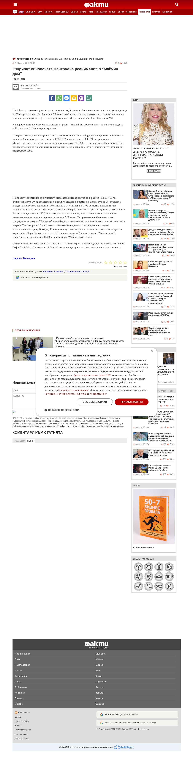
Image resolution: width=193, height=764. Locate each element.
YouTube (69, 271)
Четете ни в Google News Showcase (121, 714)
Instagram (59, 271)
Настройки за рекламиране (73, 389)
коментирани (158, 391)
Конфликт (167, 12)
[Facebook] (52, 98)
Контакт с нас (21, 734)
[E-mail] (74, 98)
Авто (91, 12)
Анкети (99, 698)
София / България (24, 257)
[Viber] (81, 98)
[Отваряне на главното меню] (16, 4)
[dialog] (96, 382)
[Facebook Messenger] (66, 98)
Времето (19, 698)
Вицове (19, 704)
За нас (18, 717)
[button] (61, 410)
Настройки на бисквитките (59, 393)
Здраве (99, 692)
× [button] (152, 351)
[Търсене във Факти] (177, 4)
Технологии (101, 12)
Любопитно (144, 12)
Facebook (48, 271)
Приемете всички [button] (132, 401)
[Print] (89, 98)
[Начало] (96, 5)
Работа (18, 725)
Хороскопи (131, 12)
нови (171, 391)
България (30, 12)
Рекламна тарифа (23, 730)
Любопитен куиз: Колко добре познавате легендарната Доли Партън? (151, 153)
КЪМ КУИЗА (154, 171)
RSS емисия (24, 712)
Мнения (48, 12)
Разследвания (62, 12)
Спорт (121, 12)
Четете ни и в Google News (35, 277)
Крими (112, 12)
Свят (40, 12)
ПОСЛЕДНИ (19, 441)
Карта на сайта (22, 721)
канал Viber (81, 271)
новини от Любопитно (152, 185)
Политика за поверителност (91, 393)
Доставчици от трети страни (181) (92, 375)
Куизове (99, 704)
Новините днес (22, 653)
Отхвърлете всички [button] (94, 401)
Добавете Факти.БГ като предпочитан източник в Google (130, 723)
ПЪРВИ (30, 441)
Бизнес (74, 12)
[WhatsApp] (59, 98)
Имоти (83, 12)
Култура (156, 12)
